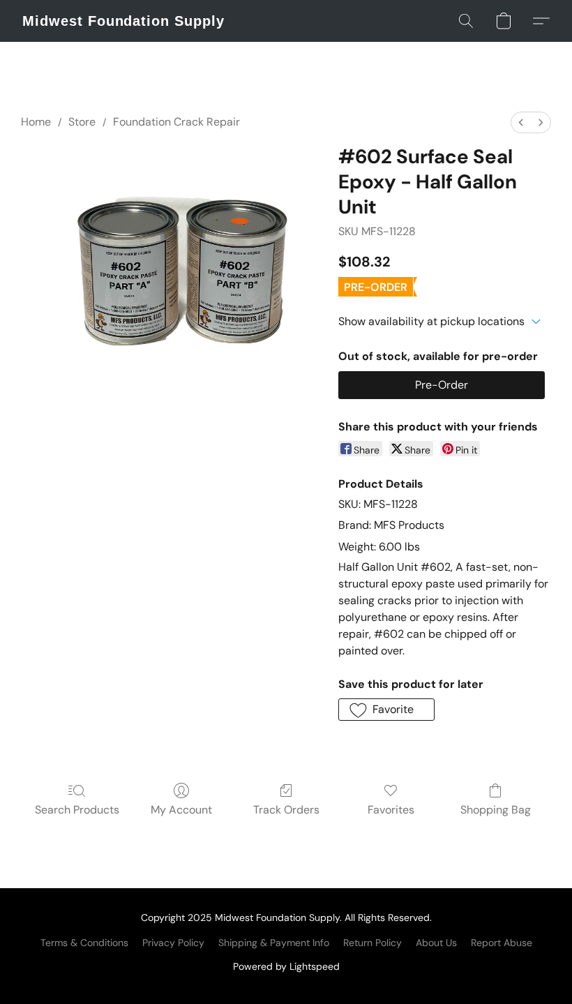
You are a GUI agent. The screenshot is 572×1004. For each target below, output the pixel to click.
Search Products (77, 809)
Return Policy (372, 942)
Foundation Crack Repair (176, 121)
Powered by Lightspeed (286, 966)
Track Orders (286, 809)
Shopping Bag (495, 809)
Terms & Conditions (84, 942)
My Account (181, 809)
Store (82, 121)
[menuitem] (521, 122)
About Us (436, 942)
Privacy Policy (173, 942)
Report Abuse (501, 942)
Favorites (391, 809)
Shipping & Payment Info (273, 942)
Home (36, 121)
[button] (123, 21)
